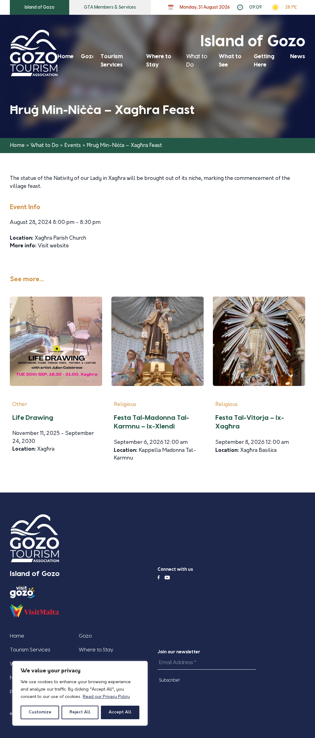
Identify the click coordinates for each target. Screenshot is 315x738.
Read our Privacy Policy (106, 697)
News (297, 56)
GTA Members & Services (110, 7)
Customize (40, 712)
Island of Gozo (39, 7)
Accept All (120, 712)
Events (72, 145)
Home (66, 56)
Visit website (53, 246)
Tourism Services (30, 649)
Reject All (80, 712)
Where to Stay (96, 649)
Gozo (88, 56)
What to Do (44, 145)
